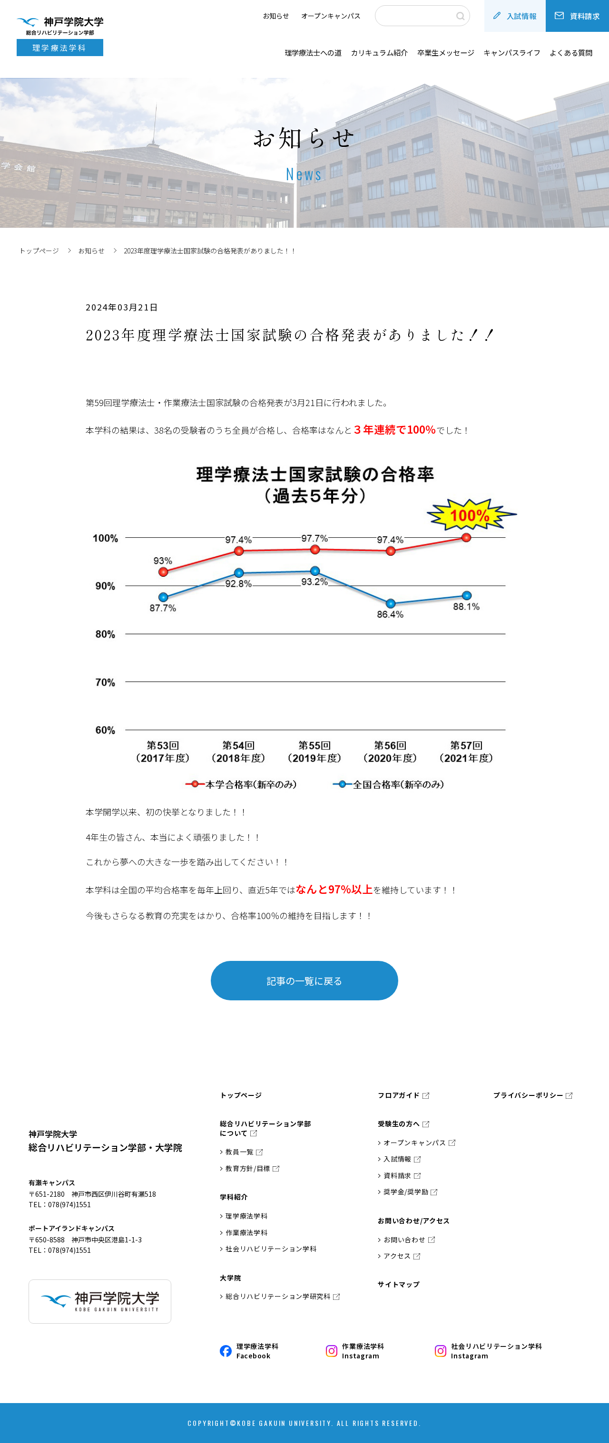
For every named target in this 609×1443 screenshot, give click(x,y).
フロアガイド (399, 1095)
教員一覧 (240, 1151)
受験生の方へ (399, 1123)
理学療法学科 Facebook (257, 1351)
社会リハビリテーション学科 (271, 1248)
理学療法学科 (246, 1215)
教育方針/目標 (248, 1168)
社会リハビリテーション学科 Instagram (496, 1351)
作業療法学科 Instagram (363, 1351)
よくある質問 (571, 52)
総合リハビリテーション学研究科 (278, 1296)
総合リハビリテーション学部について (265, 1128)
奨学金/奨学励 (405, 1191)
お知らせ (276, 15)
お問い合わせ (404, 1239)
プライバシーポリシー (528, 1095)
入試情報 (522, 15)
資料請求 (585, 15)
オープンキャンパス (331, 15)
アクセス (397, 1255)
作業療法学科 (246, 1232)
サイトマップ (399, 1284)
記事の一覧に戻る (304, 981)
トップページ (39, 250)
